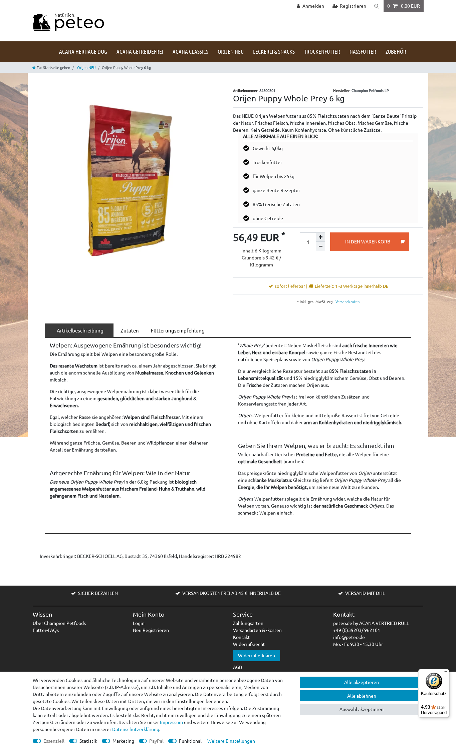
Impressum (171, 722)
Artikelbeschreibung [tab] (79, 330)
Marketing (123, 741)
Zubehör (396, 51)
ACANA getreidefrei (140, 51)
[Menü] (445, 673)
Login (139, 623)
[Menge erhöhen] (320, 237)
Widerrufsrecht (249, 644)
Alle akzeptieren (361, 682)
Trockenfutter (322, 51)
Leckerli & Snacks (274, 51)
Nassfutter (363, 51)
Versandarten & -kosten (257, 630)
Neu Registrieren (151, 630)
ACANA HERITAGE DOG (83, 51)
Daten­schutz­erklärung (135, 729)
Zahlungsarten (248, 623)
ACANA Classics (190, 51)
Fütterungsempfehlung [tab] (177, 330)
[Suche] (377, 6)
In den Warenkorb (367, 241)
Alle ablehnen (361, 696)
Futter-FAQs (46, 630)
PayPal (156, 741)
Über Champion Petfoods (59, 623)
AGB (237, 667)
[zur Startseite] (68, 22)
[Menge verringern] (320, 246)
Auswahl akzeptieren (361, 709)
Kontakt (241, 637)
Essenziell (53, 741)
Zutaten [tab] (129, 330)
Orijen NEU (231, 51)
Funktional (190, 741)
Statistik (88, 741)
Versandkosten (347, 301)
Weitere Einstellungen (231, 741)
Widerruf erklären (256, 655)
